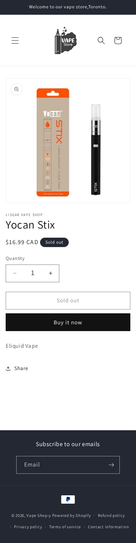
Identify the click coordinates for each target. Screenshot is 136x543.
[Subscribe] (111, 465)
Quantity (15, 258)
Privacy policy (28, 526)
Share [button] (21, 368)
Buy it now (68, 322)
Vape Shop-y (38, 515)
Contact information (108, 526)
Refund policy (111, 515)
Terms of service (65, 526)
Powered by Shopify (71, 515)
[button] (15, 40)
